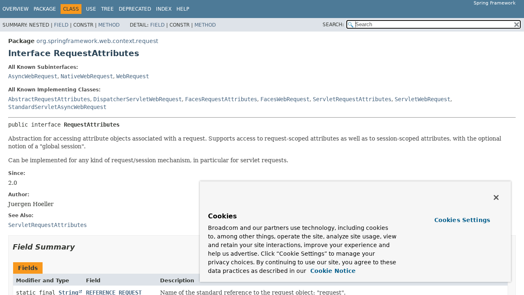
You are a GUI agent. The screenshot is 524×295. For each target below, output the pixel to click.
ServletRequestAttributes (352, 99)
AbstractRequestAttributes (49, 99)
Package (45, 9)
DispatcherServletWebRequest (137, 99)
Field (61, 25)
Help (182, 9)
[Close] (496, 197)
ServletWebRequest (422, 99)
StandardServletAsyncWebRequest (57, 107)
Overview (15, 9)
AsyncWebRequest (32, 76)
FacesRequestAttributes (221, 99)
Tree (107, 9)
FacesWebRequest (284, 99)
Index (164, 9)
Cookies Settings (462, 220)
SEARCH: (333, 24)
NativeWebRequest (87, 76)
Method (109, 25)
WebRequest (132, 76)
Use (91, 9)
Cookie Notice (332, 271)
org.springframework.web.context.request (97, 41)
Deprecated (135, 9)
